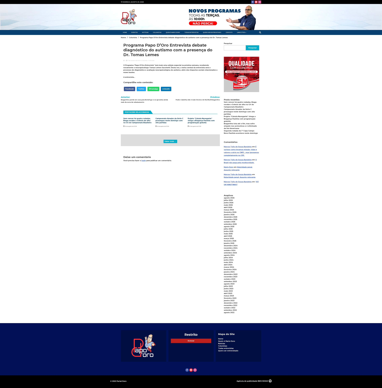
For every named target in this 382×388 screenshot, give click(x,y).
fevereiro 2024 (230, 269)
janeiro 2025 (229, 243)
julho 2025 (228, 229)
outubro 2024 (229, 250)
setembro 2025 (230, 224)
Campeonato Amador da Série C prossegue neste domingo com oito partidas (169, 121)
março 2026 (229, 210)
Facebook (129, 89)
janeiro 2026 (229, 215)
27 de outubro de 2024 (134, 60)
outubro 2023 (229, 279)
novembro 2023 (230, 277)
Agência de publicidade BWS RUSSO (253, 381)
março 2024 (229, 267)
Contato (229, 32)
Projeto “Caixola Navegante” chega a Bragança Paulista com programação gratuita (201, 121)
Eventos (134, 32)
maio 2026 (228, 205)
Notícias (145, 32)
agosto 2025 (229, 226)
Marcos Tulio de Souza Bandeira (238, 147)
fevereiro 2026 (230, 212)
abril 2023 (228, 293)
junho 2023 (228, 289)
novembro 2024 (230, 248)
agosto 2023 (229, 284)
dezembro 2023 (230, 274)
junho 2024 (228, 260)
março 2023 (229, 296)
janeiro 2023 (229, 301)
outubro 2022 (229, 308)
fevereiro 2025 (230, 241)
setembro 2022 (230, 310)
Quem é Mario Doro (173, 32)
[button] (241, 74)
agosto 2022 (229, 312)
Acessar (191, 341)
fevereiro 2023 (230, 298)
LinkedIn (166, 89)
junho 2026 (228, 203)
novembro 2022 (230, 305)
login (143, 161)
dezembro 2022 (230, 303)
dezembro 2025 (230, 217)
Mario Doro (228, 167)
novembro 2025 (230, 219)
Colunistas (157, 32)
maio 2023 (228, 291)
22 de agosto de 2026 (130, 126)
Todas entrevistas (191, 32)
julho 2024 (228, 258)
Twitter (141, 89)
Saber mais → (170, 141)
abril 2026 (228, 207)
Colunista (144, 60)
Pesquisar (228, 43)
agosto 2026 (229, 198)
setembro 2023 (230, 281)
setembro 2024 (230, 253)
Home (125, 32)
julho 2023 (228, 286)
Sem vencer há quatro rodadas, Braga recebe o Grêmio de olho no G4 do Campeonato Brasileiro (137, 121)
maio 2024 (228, 262)
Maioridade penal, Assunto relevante (239, 177)
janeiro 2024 (229, 272)
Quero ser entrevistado (212, 32)
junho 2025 (228, 231)
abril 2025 (228, 236)
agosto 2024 (229, 255)
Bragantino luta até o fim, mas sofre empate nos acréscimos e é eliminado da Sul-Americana (240, 126)
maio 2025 (228, 234)
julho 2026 (228, 200)
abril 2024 (228, 265)
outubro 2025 (229, 222)
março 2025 (229, 238)
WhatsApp (153, 89)
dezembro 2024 (231, 246)
